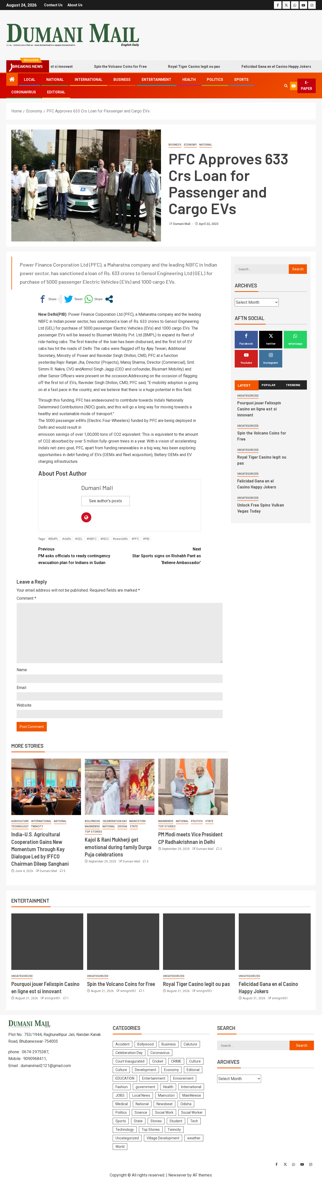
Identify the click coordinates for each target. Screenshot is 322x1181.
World (120, 1147)
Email (21, 687)
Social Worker (192, 1112)
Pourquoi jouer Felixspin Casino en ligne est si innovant (259, 408)
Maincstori (137, 821)
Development (145, 1070)
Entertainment (156, 80)
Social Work (164, 1112)
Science (141, 1112)
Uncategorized (248, 395)
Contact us (53, 5)
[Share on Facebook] (47, 299)
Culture (195, 1061)
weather (193, 1138)
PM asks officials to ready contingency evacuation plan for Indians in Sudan (74, 556)
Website (24, 705)
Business (122, 80)
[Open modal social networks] (109, 299)
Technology (19, 826)
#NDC (104, 539)
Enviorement (183, 1078)
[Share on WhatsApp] (93, 299)
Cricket (157, 1061)
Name (22, 669)
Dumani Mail (182, 224)
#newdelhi (120, 539)
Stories (156, 1121)
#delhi (66, 539)
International (88, 80)
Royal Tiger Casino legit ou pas (177, 67)
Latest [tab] (244, 385)
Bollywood (92, 821)
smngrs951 (53, 998)
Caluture (190, 1044)
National (55, 80)
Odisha (122, 826)
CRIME (176, 1061)
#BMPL (53, 539)
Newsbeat (164, 1104)
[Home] (12, 79)
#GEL (79, 539)
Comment (26, 598)
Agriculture (20, 821)
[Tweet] (73, 299)
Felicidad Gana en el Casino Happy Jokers (259, 67)
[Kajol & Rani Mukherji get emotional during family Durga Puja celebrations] (119, 787)
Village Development (163, 1138)
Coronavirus (23, 92)
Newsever (177, 1175)
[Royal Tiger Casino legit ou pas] (199, 941)
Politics (215, 80)
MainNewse (92, 826)
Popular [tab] (268, 385)
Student (176, 1121)
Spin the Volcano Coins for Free (103, 67)
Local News (141, 1095)
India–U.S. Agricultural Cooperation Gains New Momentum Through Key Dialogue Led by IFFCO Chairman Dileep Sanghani (40, 849)
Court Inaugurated (129, 1061)
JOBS (120, 1095)
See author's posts (105, 501)
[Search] (286, 86)
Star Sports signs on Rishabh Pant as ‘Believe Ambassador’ (166, 556)
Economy (190, 144)
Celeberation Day (115, 821)
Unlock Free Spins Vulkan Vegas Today (260, 508)
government (145, 1087)
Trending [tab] (293, 385)
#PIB (146, 539)
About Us (75, 5)
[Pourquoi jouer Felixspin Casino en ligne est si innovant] (47, 941)
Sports (241, 80)
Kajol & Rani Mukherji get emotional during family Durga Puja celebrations (118, 846)
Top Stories (93, 831)
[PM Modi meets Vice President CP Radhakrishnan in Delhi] (193, 787)
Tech (194, 1121)
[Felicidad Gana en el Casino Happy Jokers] (275, 941)
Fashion (121, 1087)
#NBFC (92, 539)
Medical (121, 1104)
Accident (122, 1044)
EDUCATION (124, 1078)
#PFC (135, 539)
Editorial (56, 92)
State (134, 826)
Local (29, 80)
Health (189, 80)
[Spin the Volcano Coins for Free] (123, 941)
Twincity (37, 826)
